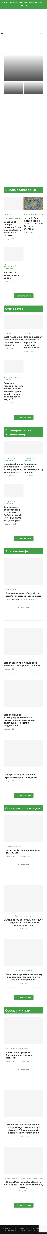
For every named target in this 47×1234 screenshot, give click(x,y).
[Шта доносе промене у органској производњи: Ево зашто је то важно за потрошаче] (23, 952)
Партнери (23, 3)
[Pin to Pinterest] (16, 243)
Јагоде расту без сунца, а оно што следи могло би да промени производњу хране (23, 922)
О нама (5, 3)
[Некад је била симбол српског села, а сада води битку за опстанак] (33, 203)
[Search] (44, 34)
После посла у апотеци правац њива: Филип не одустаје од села (23, 77)
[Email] (37, 34)
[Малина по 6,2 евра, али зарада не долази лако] (23, 828)
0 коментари (23, 607)
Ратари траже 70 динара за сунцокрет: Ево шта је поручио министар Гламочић (13, 86)
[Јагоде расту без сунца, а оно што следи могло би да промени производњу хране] (23, 898)
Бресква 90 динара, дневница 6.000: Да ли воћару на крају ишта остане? (12, 229)
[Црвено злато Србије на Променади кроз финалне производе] (23, 1030)
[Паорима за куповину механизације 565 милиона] (33, 447)
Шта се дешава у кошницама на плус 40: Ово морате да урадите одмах (33, 342)
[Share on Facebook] (11, 243)
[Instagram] (32, 34)
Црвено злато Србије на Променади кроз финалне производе (19, 1055)
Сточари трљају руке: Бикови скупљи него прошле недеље (20, 776)
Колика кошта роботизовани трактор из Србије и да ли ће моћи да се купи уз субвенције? (13, 514)
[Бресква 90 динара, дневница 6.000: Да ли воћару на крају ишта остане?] (14, 203)
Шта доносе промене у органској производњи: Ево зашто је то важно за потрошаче (23, 977)
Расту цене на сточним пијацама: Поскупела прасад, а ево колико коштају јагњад (33, 87)
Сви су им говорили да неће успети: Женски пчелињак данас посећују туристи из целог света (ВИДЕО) (14, 391)
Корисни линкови (36, 3)
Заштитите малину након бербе (11, 275)
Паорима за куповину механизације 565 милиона (33, 468)
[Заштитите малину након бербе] (14, 254)
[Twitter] (30, 34)
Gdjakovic (13, 856)
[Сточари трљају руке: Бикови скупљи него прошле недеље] (23, 753)
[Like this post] (8, 243)
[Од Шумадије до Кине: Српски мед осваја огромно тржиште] (14, 322)
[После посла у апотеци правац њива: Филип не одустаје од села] (23, 68)
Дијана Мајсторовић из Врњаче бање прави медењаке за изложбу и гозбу (23, 1185)
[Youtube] (35, 34)
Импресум (23, 5)
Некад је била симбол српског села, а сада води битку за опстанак (33, 223)
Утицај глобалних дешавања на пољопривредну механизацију (13, 468)
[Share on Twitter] (13, 243)
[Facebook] (27, 34)
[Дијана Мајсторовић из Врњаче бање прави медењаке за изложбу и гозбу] (23, 1160)
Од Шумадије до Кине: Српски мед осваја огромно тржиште (14, 341)
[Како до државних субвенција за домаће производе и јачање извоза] (23, 571)
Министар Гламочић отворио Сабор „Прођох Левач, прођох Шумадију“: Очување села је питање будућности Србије (23, 1128)
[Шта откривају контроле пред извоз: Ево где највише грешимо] (23, 641)
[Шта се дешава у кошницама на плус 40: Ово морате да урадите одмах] (33, 322)
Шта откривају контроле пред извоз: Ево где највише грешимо (22, 664)
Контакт (13, 3)
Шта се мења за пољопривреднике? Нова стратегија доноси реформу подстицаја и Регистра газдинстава (19, 720)
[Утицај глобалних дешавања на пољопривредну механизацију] (14, 447)
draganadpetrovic (16, 599)
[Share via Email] (19, 243)
